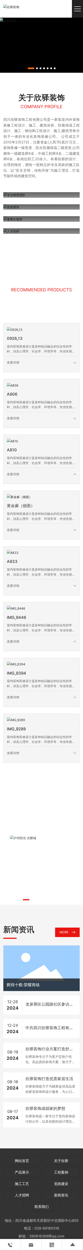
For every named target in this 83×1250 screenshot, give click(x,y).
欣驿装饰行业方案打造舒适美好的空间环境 (49, 1049)
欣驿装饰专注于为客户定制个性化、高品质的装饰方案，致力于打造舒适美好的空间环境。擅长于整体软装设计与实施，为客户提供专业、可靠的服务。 (50, 1060)
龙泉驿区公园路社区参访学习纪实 (49, 1005)
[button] (31, 68)
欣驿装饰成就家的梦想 (45, 1108)
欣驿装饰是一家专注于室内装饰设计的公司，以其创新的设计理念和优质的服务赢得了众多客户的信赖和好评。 (50, 1119)
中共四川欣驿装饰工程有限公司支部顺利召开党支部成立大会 (49, 1028)
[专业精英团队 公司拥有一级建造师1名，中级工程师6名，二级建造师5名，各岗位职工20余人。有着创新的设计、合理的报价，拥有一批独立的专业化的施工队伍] (14, 195)
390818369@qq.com (46, 1236)
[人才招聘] (11, 231)
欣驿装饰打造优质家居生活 (49, 1078)
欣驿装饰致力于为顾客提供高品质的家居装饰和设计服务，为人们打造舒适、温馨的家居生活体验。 (50, 1089)
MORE (64, 932)
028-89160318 (47, 1228)
